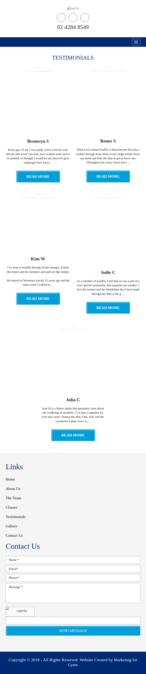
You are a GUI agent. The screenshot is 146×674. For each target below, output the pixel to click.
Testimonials (16, 517)
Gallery (11, 526)
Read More (38, 176)
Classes (11, 507)
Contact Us (14, 535)
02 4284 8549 (73, 27)
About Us (13, 488)
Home (10, 479)
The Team (13, 498)
